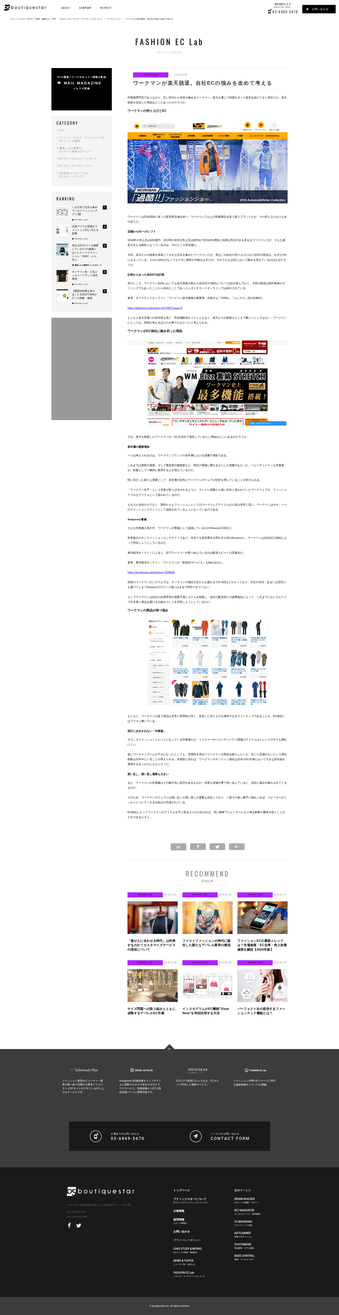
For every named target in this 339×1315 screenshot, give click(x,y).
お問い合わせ (320, 9)
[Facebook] (198, 846)
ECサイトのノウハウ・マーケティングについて (81, 19)
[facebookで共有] (69, 1225)
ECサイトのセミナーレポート (78, 158)
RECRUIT (106, 8)
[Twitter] (217, 846)
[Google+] (237, 846)
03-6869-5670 (79, 1212)
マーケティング (114, 19)
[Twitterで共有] (78, 1225)
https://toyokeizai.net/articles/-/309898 (151, 572)
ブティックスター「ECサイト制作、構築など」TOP (33, 19)
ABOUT (66, 8)
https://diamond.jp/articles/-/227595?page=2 (155, 307)
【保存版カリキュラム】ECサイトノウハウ (73, 175)
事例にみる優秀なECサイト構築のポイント (75, 150)
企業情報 (178, 1210)
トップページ (181, 1190)
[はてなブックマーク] (178, 846)
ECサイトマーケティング (75, 165)
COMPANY (85, 8)
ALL (62, 130)
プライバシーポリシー (187, 1240)
